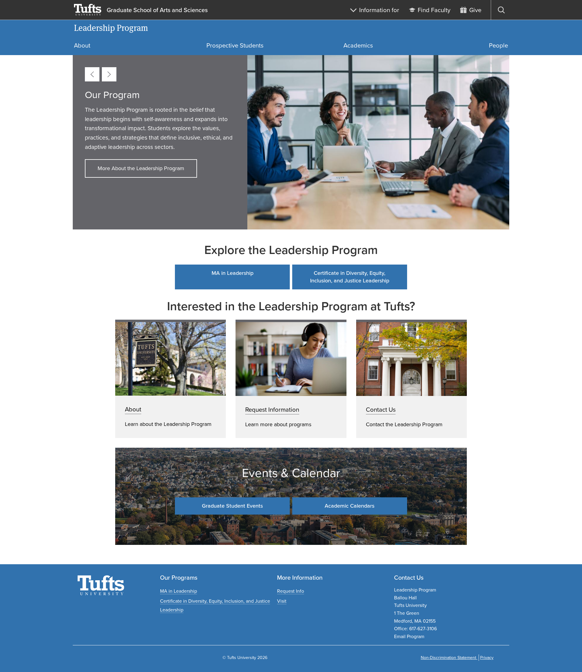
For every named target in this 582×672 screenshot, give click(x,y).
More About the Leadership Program (141, 168)
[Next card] (109, 74)
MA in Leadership (232, 273)
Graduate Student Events (232, 506)
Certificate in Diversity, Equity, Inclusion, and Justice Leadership (349, 277)
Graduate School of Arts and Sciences (157, 10)
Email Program (409, 636)
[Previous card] (92, 74)
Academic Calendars (349, 506)
